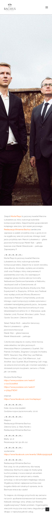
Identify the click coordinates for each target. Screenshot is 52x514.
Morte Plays (16, 216)
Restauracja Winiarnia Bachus (17, 229)
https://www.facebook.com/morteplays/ (22, 399)
